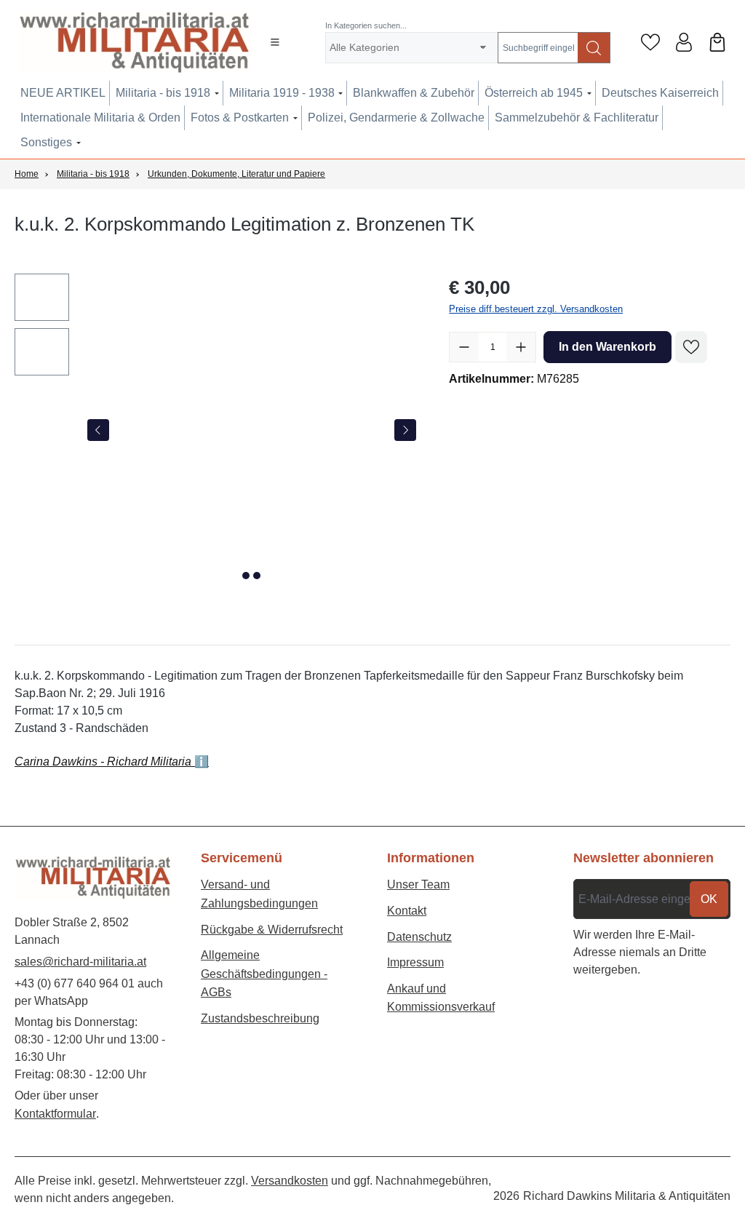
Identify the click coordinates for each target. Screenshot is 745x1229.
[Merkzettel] (650, 42)
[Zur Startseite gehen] (129, 42)
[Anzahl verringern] (464, 347)
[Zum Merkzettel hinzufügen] (691, 347)
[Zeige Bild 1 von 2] (246, 575)
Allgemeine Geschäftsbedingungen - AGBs (264, 973)
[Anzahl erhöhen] (520, 347)
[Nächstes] (405, 430)
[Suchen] (594, 47)
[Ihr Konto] (683, 42)
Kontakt (406, 910)
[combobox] (538, 47)
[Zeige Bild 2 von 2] (256, 575)
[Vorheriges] (98, 430)
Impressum (415, 962)
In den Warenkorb (607, 347)
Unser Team (418, 884)
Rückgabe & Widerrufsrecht (272, 929)
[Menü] (275, 42)
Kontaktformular (55, 1113)
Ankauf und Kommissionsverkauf (441, 998)
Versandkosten (289, 1180)
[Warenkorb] (717, 42)
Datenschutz (419, 937)
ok (709, 899)
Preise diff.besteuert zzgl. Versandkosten (536, 308)
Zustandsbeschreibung (260, 1018)
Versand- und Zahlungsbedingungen (259, 894)
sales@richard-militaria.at (80, 961)
